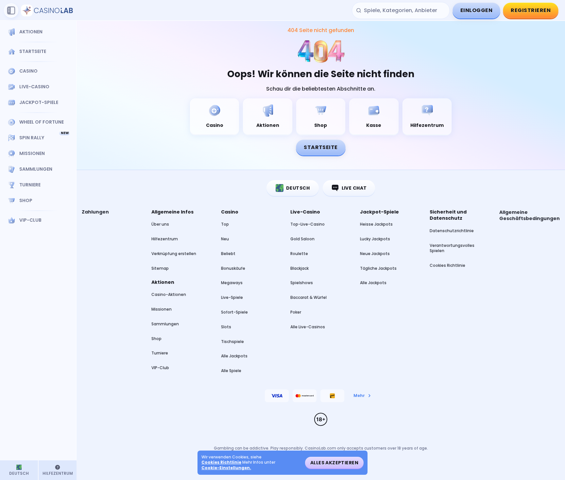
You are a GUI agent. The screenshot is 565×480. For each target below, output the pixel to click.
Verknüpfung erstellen (173, 253)
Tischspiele (232, 341)
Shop (156, 338)
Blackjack (299, 268)
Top (225, 224)
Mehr (359, 395)
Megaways (232, 282)
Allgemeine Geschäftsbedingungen (529, 215)
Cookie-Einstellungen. (226, 468)
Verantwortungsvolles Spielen (452, 248)
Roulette (299, 253)
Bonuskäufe (233, 268)
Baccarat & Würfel (308, 297)
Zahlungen (95, 212)
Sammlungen (165, 324)
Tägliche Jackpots (378, 268)
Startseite (321, 147)
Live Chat (354, 188)
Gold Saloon (302, 239)
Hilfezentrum (164, 239)
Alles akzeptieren (334, 462)
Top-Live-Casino (307, 224)
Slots (226, 327)
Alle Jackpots (234, 356)
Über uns (160, 224)
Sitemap (160, 268)
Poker (295, 312)
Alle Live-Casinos (307, 327)
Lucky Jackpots (375, 239)
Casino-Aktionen (168, 294)
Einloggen (476, 10)
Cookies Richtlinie (447, 265)
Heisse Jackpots (376, 224)
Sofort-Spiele (234, 312)
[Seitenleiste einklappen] (11, 10)
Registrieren (531, 10)
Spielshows (301, 282)
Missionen (161, 309)
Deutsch (298, 188)
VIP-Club (160, 367)
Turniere (159, 353)
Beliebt (228, 253)
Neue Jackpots (375, 253)
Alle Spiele (231, 370)
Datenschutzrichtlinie (452, 230)
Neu (225, 239)
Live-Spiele (232, 297)
